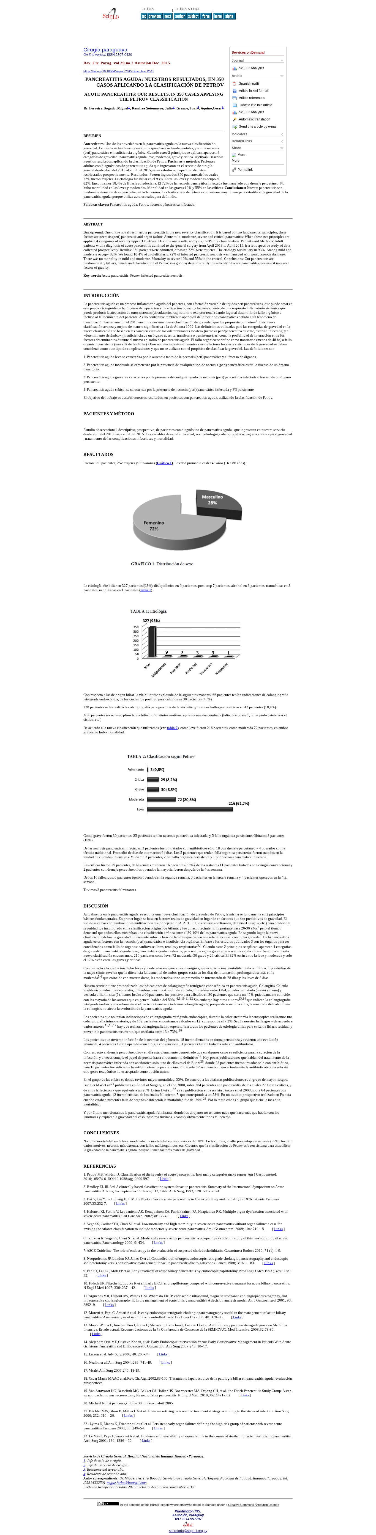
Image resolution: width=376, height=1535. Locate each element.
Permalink (245, 170)
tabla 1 (145, 590)
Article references (252, 98)
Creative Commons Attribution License (253, 1504)
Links (164, 1179)
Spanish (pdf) (249, 84)
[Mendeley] (235, 155)
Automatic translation (254, 119)
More (241, 155)
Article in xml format (253, 91)
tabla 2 (172, 728)
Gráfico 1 (164, 463)
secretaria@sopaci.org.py (188, 1531)
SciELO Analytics (251, 68)
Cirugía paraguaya (105, 50)
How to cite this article (256, 105)
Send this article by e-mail (258, 126)
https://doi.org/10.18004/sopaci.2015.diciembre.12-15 (118, 71)
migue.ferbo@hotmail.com (126, 1483)
